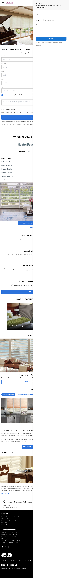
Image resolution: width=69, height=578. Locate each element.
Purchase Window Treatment (12, 112)
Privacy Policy (30, 124)
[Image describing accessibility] (6, 555)
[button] (3, 3)
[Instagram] (8, 546)
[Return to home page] (11, 3)
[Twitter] (5, 546)
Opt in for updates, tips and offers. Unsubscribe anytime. (20, 95)
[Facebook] (2, 546)
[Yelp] (11, 546)
